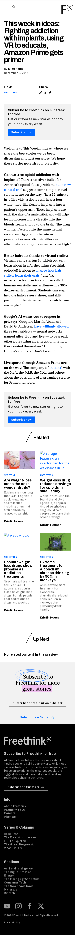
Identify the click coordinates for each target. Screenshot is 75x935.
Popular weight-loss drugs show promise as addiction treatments (18, 569)
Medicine (10, 475)
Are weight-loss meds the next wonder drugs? (18, 483)
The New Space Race (18, 886)
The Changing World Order (22, 879)
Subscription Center (35, 717)
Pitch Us (10, 816)
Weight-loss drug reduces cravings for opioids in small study (55, 485)
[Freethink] (67, 9)
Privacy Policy (12, 922)
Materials (10, 889)
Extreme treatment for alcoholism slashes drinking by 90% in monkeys (54, 571)
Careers (9, 813)
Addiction (10, 92)
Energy (9, 875)
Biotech (9, 893)
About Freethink (15, 806)
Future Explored (15, 841)
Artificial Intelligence (18, 868)
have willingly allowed (51, 326)
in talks (55, 368)
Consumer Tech (15, 882)
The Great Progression (20, 844)
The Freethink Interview (20, 837)
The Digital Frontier (17, 872)
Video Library (13, 848)
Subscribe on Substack (23, 787)
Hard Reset (12, 834)
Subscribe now (21, 132)
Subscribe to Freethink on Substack (38, 703)
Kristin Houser (14, 521)
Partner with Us (14, 809)
